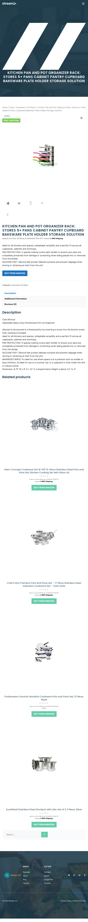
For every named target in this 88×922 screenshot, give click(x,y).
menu (26, 866)
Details (46, 238)
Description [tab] (10, 293)
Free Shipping (11, 120)
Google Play (48, 879)
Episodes (26, 872)
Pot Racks (31, 107)
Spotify (46, 876)
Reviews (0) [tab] (10, 304)
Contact (26, 883)
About (25, 876)
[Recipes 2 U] (9, 3)
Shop (11, 107)
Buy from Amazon (15, 273)
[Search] (44, 834)
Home (5, 107)
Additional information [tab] (15, 298)
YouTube (47, 872)
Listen (47, 866)
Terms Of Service (79, 901)
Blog (24, 879)
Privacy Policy (66, 901)
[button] (82, 118)
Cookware (20, 107)
